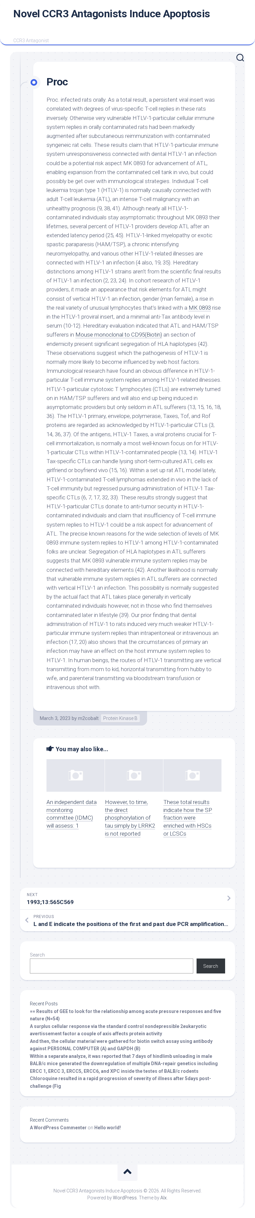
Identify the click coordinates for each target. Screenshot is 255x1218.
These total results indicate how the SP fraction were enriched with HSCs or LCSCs (187, 818)
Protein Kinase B (120, 718)
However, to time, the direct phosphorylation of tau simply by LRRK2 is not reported (130, 818)
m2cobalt (88, 718)
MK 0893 (200, 307)
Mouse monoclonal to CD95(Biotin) (118, 334)
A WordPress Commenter (58, 1127)
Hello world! (107, 1127)
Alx (163, 1197)
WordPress (125, 1197)
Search (37, 955)
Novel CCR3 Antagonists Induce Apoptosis (111, 13)
